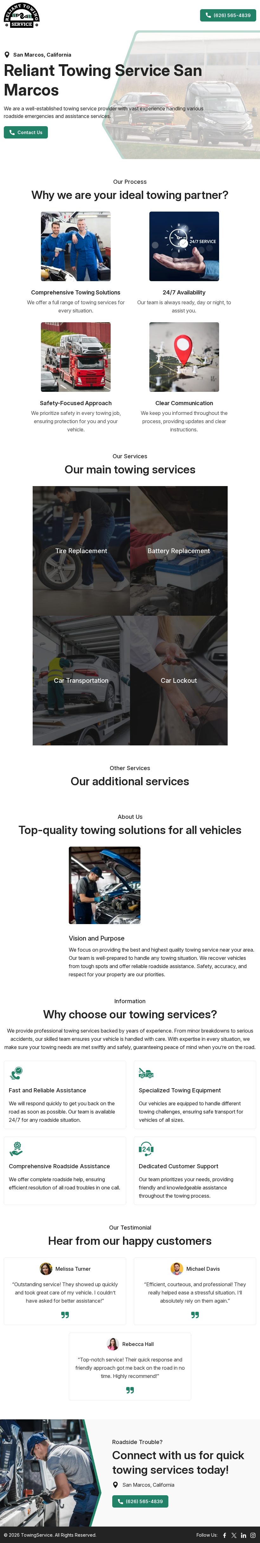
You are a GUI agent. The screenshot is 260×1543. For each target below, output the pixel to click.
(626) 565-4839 (232, 15)
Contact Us (29, 132)
